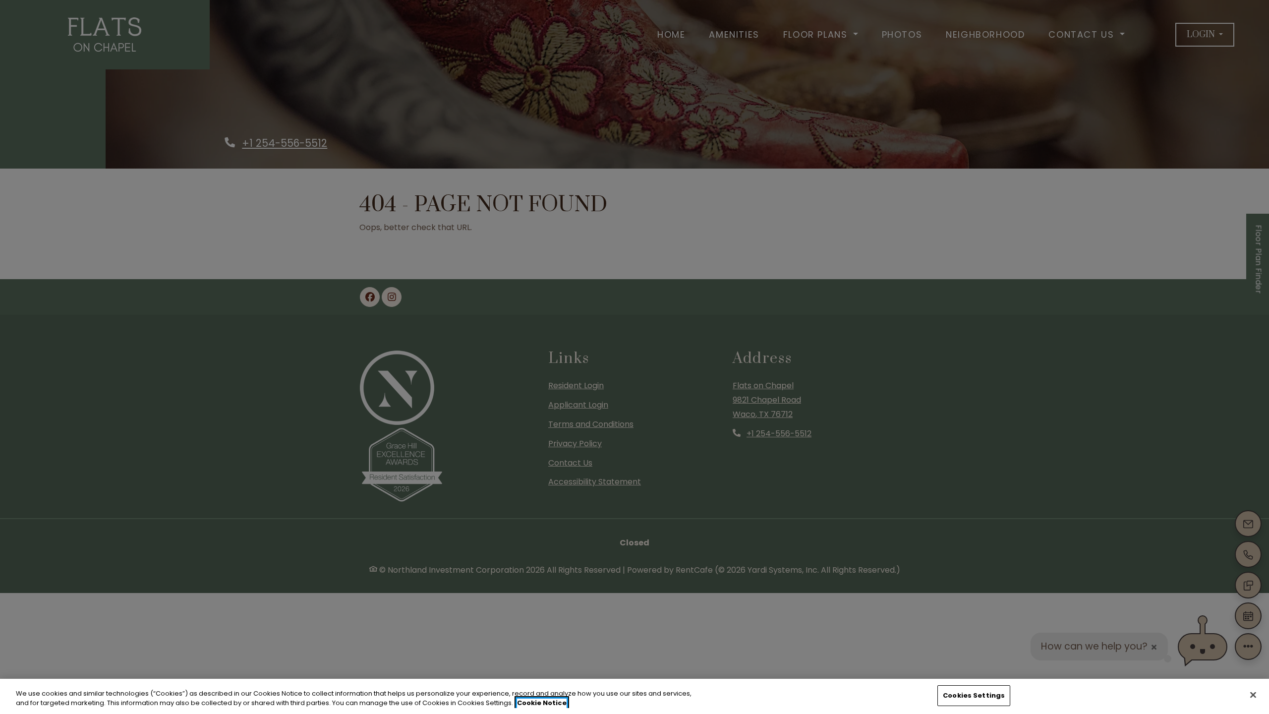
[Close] (1253, 695)
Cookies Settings (974, 695)
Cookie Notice (542, 703)
